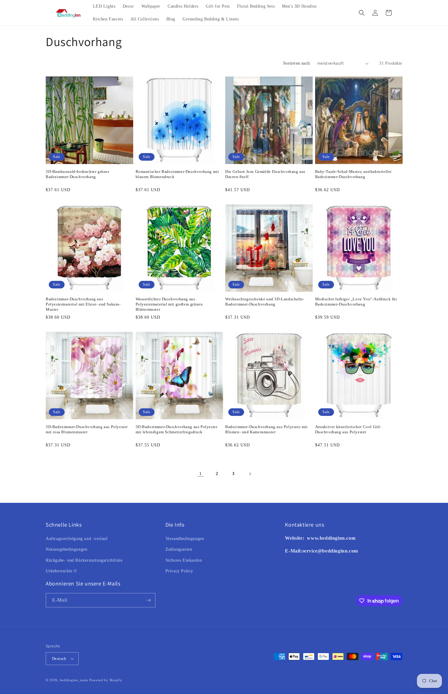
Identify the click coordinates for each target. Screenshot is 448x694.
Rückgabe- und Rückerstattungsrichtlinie (84, 560)
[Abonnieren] (148, 600)
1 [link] (200, 473)
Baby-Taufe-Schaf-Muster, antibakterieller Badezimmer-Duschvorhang (353, 174)
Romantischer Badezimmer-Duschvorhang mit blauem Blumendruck (177, 174)
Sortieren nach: (297, 63)
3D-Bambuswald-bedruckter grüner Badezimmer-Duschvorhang (77, 174)
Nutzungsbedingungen (66, 549)
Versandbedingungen (184, 538)
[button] (361, 13)
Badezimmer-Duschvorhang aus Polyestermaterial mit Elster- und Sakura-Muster (83, 304)
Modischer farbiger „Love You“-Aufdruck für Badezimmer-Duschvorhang (356, 301)
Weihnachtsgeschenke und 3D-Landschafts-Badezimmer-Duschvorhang (264, 301)
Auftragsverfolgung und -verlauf (77, 538)
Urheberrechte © (61, 571)
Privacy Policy (179, 571)
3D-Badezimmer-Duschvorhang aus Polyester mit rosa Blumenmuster (87, 429)
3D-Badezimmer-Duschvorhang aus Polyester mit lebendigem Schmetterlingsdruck (177, 429)
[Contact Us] (306, 538)
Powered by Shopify (105, 680)
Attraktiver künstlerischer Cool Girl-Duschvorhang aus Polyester (348, 429)
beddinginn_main (74, 680)
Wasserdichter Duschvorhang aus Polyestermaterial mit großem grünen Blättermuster (169, 304)
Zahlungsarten (178, 549)
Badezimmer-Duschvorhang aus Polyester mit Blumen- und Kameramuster (266, 429)
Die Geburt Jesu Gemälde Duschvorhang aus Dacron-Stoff (265, 174)
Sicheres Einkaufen (183, 560)
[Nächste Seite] (250, 474)
